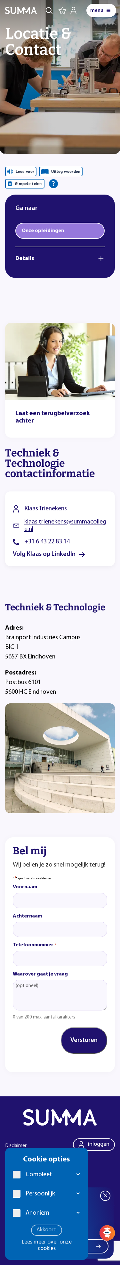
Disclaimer (16, 1145)
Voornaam (25, 887)
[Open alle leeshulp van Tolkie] (53, 183)
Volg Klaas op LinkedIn (44, 554)
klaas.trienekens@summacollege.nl (65, 525)
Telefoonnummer (35, 945)
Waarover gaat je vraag (40, 974)
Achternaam (27, 916)
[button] (78, 1174)
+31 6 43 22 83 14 (47, 542)
